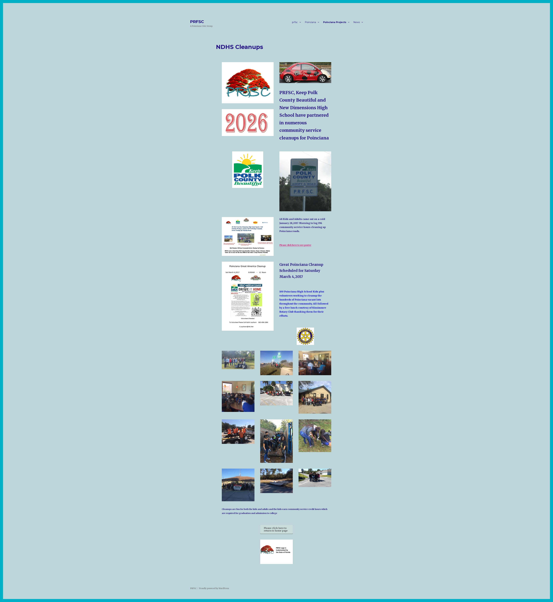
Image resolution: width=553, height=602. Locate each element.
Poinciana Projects (334, 22)
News (356, 22)
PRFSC (197, 21)
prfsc (295, 22)
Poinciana (310, 22)
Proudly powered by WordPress (214, 588)
